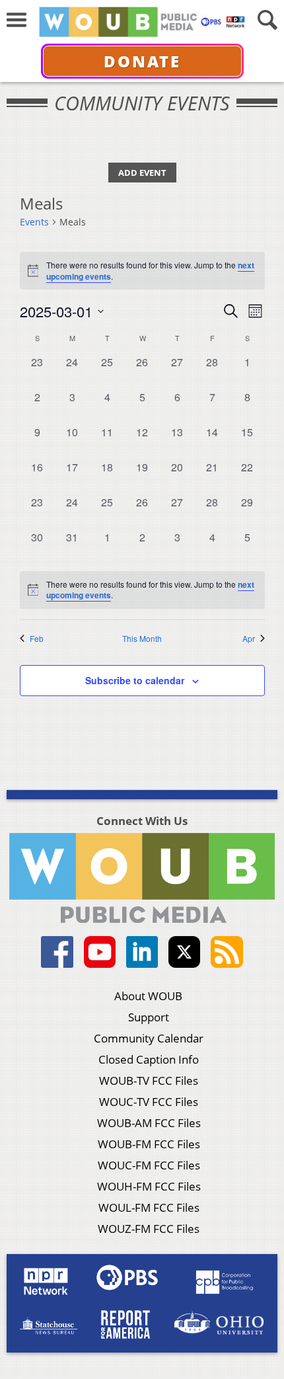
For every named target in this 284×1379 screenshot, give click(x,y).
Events (34, 222)
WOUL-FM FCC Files (148, 1207)
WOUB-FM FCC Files (149, 1144)
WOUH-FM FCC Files (149, 1186)
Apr (248, 638)
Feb (37, 638)
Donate (142, 61)
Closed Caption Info (148, 1059)
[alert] (142, 590)
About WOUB (148, 996)
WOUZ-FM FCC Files (148, 1228)
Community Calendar (148, 1038)
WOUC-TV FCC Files (148, 1101)
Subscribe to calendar (134, 680)
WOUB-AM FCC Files (149, 1122)
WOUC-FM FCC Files (149, 1165)
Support (148, 1017)
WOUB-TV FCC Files (148, 1080)
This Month (142, 638)
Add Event (142, 172)
